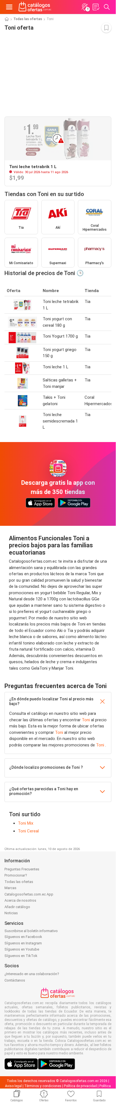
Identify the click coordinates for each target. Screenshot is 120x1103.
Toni (86, 719)
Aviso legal (13, 1086)
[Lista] (95, 7)
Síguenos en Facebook (23, 937)
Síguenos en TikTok (20, 956)
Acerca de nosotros (20, 900)
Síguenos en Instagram (23, 943)
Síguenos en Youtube (21, 949)
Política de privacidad (80, 1086)
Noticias (11, 913)
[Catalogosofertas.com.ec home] (35, 7)
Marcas (10, 888)
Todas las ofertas (27, 19)
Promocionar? (15, 875)
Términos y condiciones (42, 1086)
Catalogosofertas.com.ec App (28, 894)
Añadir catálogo (17, 907)
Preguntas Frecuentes (21, 869)
